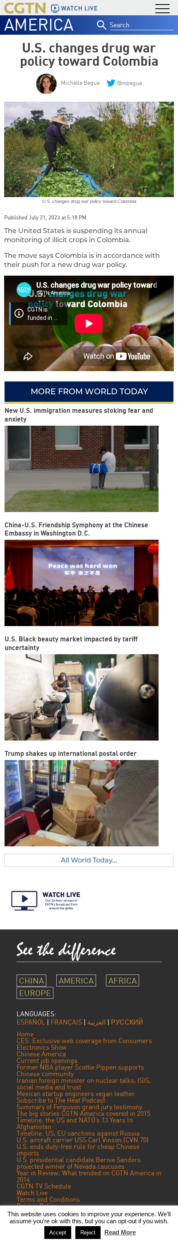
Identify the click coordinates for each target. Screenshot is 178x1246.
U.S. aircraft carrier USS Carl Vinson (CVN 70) (83, 1140)
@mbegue (129, 82)
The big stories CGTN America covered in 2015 (83, 1113)
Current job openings (47, 1060)
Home (25, 1034)
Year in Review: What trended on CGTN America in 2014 (89, 1176)
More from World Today (89, 391)
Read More (120, 1232)
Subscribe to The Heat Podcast (61, 1100)
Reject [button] (88, 1232)
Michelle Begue (80, 82)
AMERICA (38, 24)
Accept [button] (57, 1232)
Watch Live (32, 1193)
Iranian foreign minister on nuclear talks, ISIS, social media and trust (84, 1083)
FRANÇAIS (66, 1022)
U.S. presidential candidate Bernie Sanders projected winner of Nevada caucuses (79, 1162)
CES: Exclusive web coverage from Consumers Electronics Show (84, 1043)
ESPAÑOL (31, 1022)
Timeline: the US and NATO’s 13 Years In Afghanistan (75, 1123)
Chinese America (41, 1054)
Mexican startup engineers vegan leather (76, 1093)
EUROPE (35, 993)
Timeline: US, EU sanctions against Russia (78, 1133)
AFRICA (122, 980)
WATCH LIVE (79, 8)
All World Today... (89, 860)
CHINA (31, 980)
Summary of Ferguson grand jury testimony (79, 1107)
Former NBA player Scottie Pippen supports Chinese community (80, 1070)
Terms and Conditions (48, 1199)
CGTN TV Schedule (44, 1186)
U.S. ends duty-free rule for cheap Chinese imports (78, 1149)
